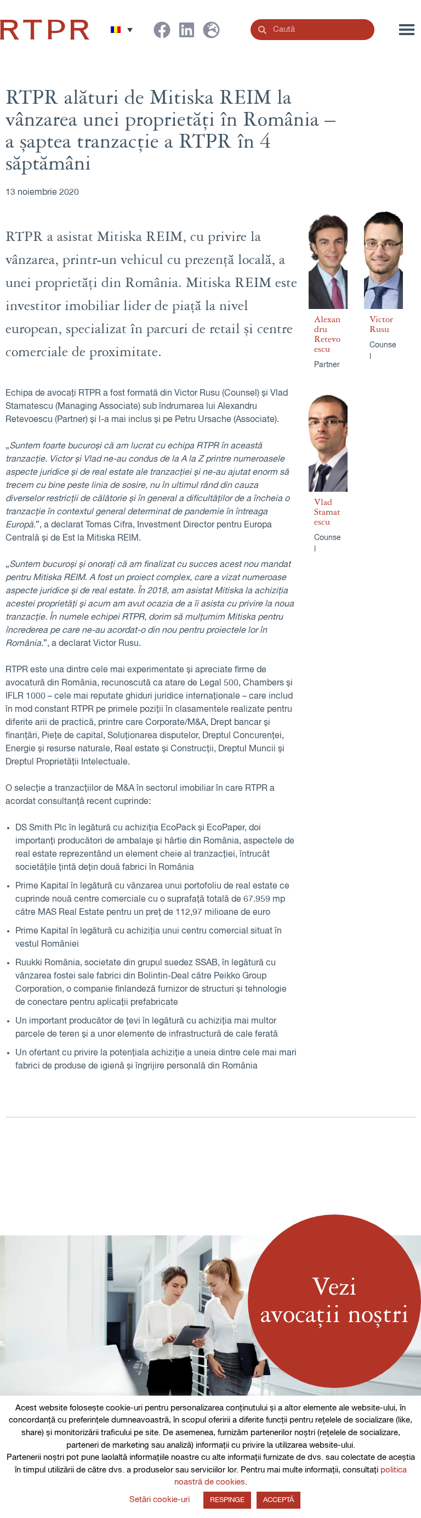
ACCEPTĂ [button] (278, 1500)
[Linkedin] (186, 29)
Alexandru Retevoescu (327, 334)
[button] (121, 30)
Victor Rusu (381, 324)
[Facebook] (161, 29)
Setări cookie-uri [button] (159, 1499)
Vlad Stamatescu (327, 512)
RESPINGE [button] (227, 1500)
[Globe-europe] (211, 29)
